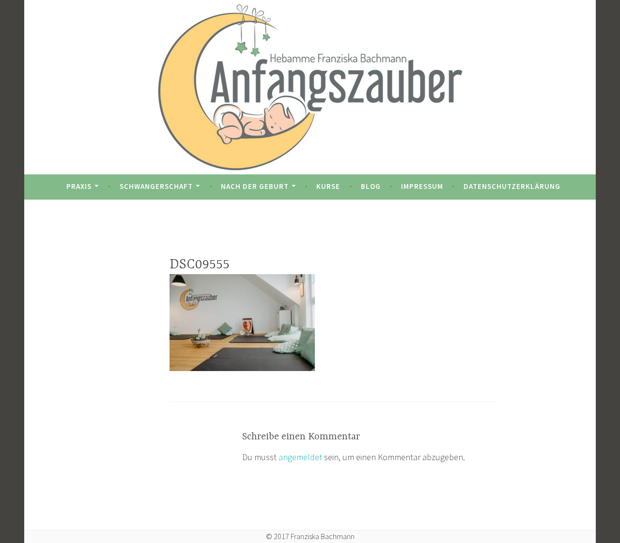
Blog (371, 186)
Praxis (79, 186)
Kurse (328, 186)
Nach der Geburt (255, 186)
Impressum (422, 186)
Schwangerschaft (156, 186)
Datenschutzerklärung (512, 186)
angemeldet (300, 457)
